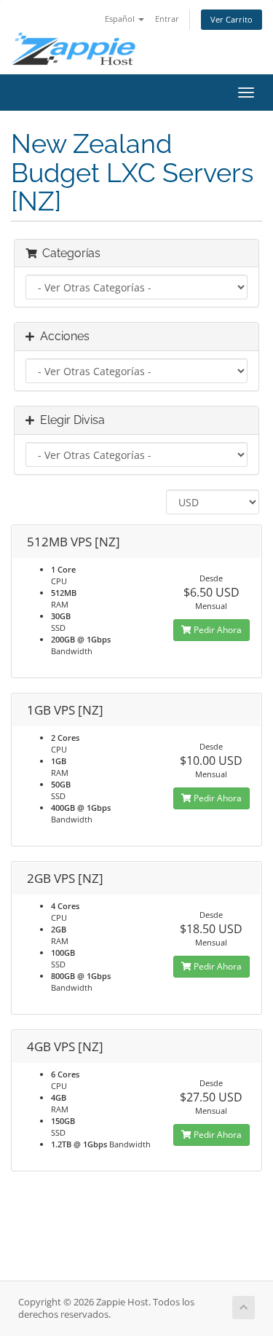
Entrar (167, 18)
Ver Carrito (231, 19)
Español (121, 18)
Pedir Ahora (216, 630)
